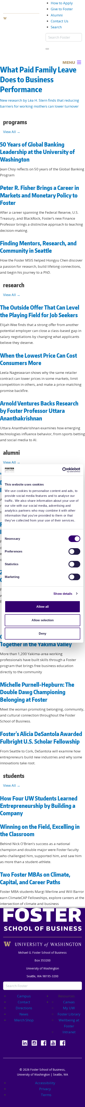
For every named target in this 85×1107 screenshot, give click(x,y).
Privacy (45, 1088)
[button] (69, 62)
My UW (69, 1008)
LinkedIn (26, 1042)
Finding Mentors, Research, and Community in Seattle (38, 246)
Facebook (45, 1042)
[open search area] (47, 48)
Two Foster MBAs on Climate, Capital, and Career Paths (35, 878)
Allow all (42, 606)
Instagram (35, 1042)
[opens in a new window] (21, 18)
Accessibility (45, 1083)
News (23, 1014)
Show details (62, 593)
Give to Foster (62, 9)
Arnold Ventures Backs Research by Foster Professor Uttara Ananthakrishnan (39, 411)
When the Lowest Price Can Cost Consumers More (38, 359)
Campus (24, 996)
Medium (64, 1042)
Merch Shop (24, 1020)
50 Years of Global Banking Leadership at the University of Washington (37, 152)
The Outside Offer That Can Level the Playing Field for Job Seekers (39, 311)
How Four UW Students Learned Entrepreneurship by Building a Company (38, 806)
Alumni (57, 15)
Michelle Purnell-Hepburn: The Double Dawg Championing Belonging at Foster (37, 692)
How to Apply (62, 3)
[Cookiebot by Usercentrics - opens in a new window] (62, 470)
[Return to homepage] (42, 924)
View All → (11, 131)
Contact (24, 1002)
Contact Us (59, 21)
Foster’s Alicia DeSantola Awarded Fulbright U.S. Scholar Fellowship (41, 737)
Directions (24, 1008)
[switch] (74, 551)
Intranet (69, 1032)
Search (56, 27)
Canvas (69, 1002)
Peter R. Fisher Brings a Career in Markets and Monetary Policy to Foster (39, 195)
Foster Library (69, 1014)
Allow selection (43, 620)
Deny (42, 633)
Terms (46, 1094)
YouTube (54, 1042)
